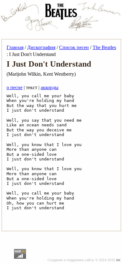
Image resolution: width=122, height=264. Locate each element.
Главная (15, 47)
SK (118, 260)
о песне (15, 87)
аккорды (49, 87)
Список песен (74, 47)
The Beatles (104, 47)
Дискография (41, 47)
